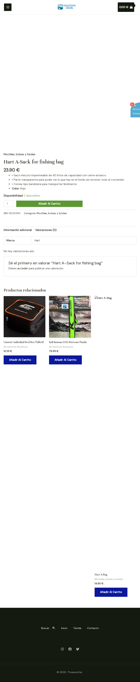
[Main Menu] (7, 7)
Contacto (93, 628)
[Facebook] (70, 649)
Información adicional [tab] (18, 230)
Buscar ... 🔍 (48, 628)
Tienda (77, 628)
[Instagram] (62, 649)
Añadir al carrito (49, 204)
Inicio (64, 628)
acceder (22, 268)
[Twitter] (77, 649)
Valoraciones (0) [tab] (46, 230)
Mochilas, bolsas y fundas (19, 154)
